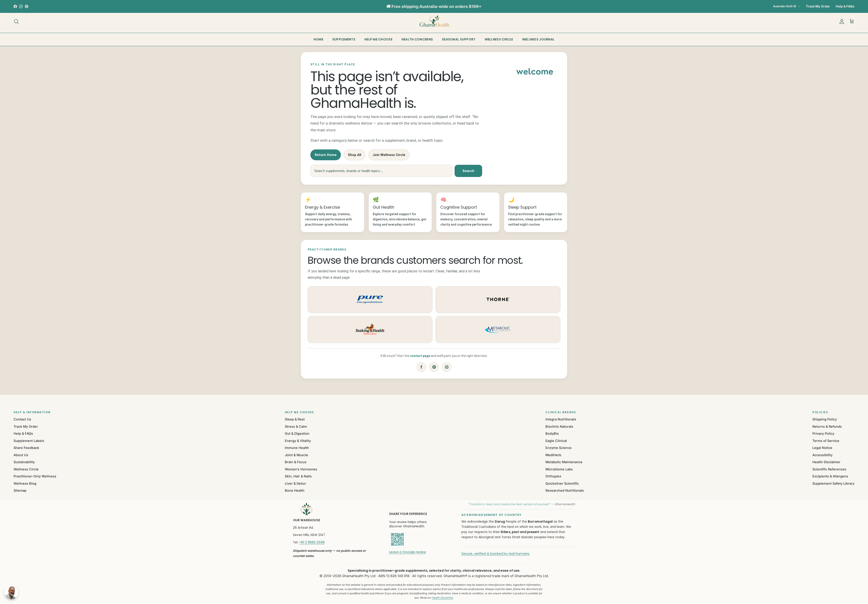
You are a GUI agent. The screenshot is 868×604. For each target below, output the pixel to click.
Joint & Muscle (296, 455)
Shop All (354, 155)
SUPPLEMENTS (343, 39)
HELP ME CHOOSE (378, 39)
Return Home (326, 155)
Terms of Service (825, 441)
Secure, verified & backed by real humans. (495, 553)
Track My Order (818, 6)
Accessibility (822, 455)
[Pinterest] (446, 367)
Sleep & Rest (295, 419)
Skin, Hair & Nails (298, 476)
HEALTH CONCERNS (417, 39)
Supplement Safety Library (833, 483)
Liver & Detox (295, 483)
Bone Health (294, 490)
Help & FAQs (845, 6)
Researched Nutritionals (564, 490)
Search (468, 171)
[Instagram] (434, 367)
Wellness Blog (25, 483)
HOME (318, 39)
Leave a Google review (407, 552)
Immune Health (297, 448)
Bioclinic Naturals (559, 426)
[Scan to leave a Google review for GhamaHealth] (412, 539)
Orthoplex (553, 476)
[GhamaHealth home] (335, 509)
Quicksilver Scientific (562, 483)
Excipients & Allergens (830, 476)
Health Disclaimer (826, 462)
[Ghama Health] (434, 21)
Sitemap (20, 490)
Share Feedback (26, 448)
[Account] (840, 21)
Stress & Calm (296, 426)
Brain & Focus (296, 462)
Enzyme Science (558, 448)
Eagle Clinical (556, 441)
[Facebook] (421, 367)
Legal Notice (822, 448)
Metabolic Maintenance (564, 462)
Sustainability (24, 462)
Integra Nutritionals (560, 419)
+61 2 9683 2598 (312, 542)
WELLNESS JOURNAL (538, 39)
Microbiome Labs (559, 469)
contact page (420, 356)
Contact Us (22, 419)
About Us (21, 455)
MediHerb (553, 455)
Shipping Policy (824, 419)
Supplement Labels (29, 441)
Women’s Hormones (301, 469)
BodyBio (552, 433)
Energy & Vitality (298, 441)
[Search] (16, 21)
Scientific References (829, 469)
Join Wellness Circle (389, 155)
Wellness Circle (26, 469)
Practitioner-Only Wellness (35, 476)
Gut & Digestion (297, 433)
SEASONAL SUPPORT (458, 39)
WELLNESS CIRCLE (499, 39)
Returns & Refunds (827, 426)
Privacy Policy (823, 433)
